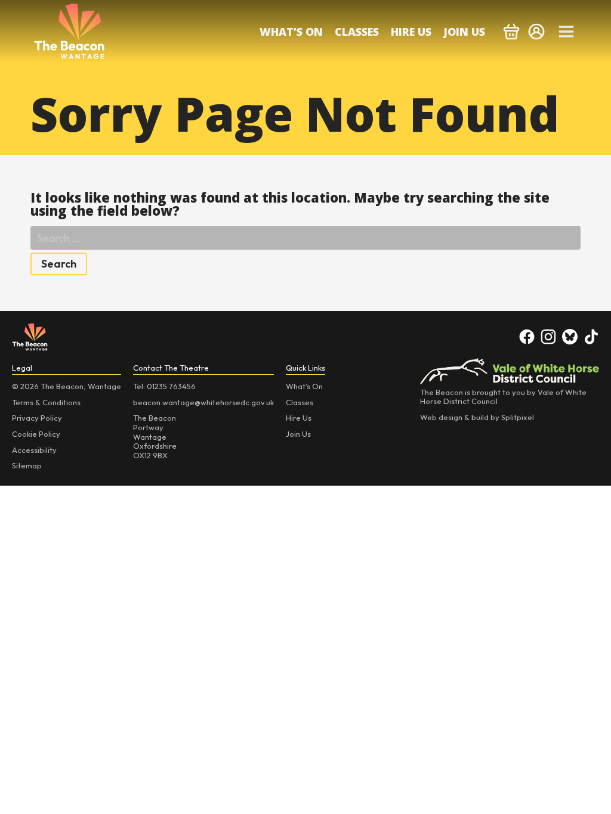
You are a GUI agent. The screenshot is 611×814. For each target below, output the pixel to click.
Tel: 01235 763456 (164, 386)
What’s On (291, 31)
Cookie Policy (36, 434)
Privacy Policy (37, 417)
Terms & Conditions (46, 402)
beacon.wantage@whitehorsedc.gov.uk (203, 402)
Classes (357, 31)
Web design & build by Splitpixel (477, 417)
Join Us (464, 31)
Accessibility (34, 450)
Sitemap (27, 465)
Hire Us (411, 31)
